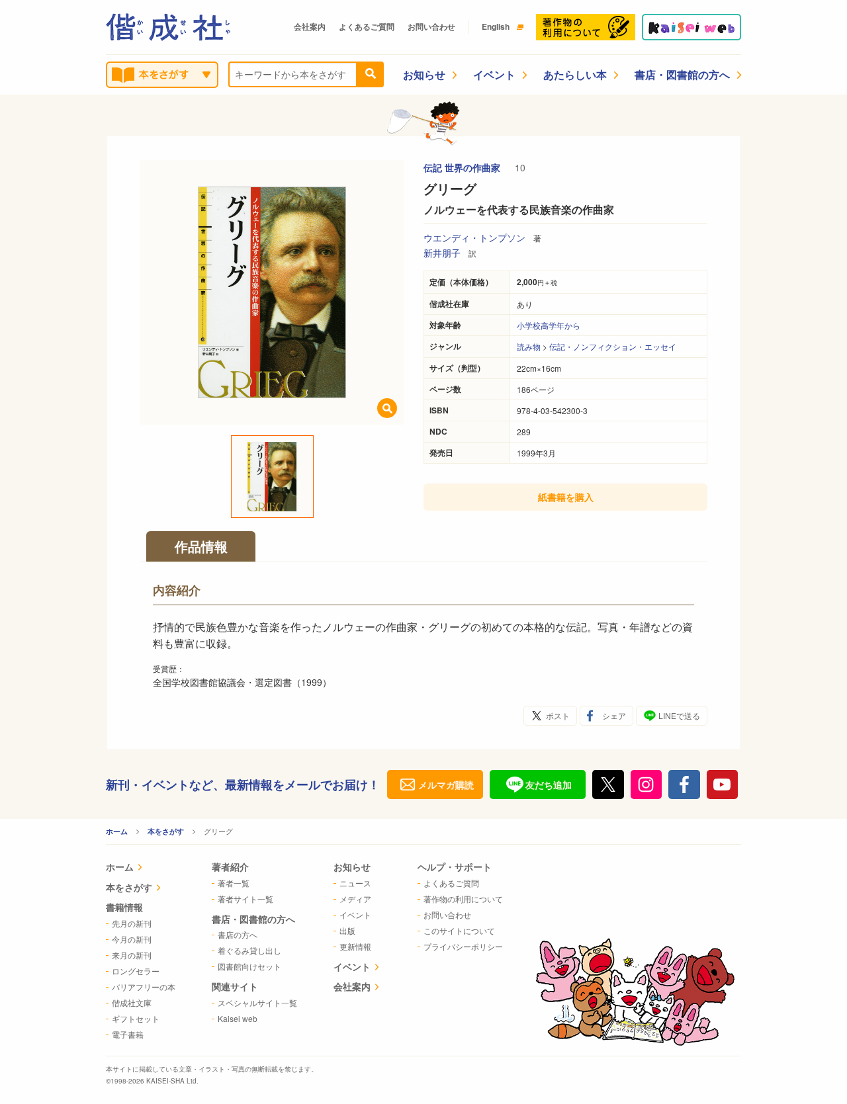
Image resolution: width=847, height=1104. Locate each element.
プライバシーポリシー (463, 946)
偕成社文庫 (132, 1002)
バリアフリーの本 (143, 986)
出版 (347, 930)
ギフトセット (135, 1018)
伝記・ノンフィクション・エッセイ (612, 346)
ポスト (558, 715)
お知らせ (424, 74)
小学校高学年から (548, 325)
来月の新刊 (132, 954)
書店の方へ (237, 934)
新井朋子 (442, 252)
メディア (355, 898)
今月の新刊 (132, 939)
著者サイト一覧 (245, 898)
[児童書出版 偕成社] (168, 27)
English (496, 26)
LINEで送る (679, 715)
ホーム (117, 831)
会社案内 (310, 26)
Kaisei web (237, 1018)
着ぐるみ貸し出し (249, 950)
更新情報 (355, 946)
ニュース (355, 882)
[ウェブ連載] (691, 27)
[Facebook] (684, 784)
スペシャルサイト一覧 (257, 1002)
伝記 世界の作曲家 (463, 167)
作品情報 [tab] (201, 546)
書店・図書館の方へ (682, 74)
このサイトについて (459, 930)
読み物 (529, 346)
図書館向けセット (249, 966)
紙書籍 (566, 496)
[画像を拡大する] (387, 408)
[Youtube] (722, 784)
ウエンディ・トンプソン (474, 237)
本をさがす (166, 831)
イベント (494, 74)
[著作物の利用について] (585, 27)
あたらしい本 (575, 74)
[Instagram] (646, 784)
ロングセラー (135, 970)
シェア (614, 715)
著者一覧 (233, 882)
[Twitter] (608, 784)
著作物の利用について (463, 898)
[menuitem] (140, 868)
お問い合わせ (431, 26)
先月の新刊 (132, 923)
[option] (272, 292)
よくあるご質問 (366, 26)
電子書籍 (128, 1034)
